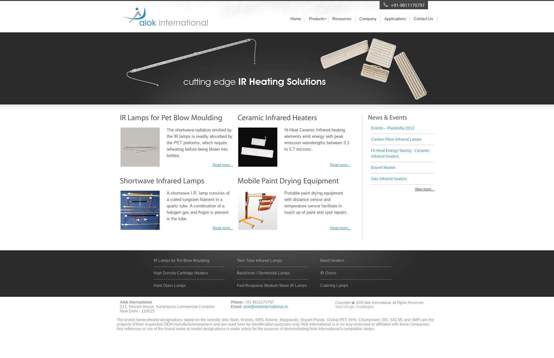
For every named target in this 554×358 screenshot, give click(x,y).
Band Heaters (332, 260)
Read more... (223, 165)
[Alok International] (164, 16)
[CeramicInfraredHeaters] (277, 117)
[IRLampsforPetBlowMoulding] (171, 117)
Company (367, 19)
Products (316, 19)
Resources (341, 19)
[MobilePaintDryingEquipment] (288, 180)
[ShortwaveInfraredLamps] (162, 180)
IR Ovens (328, 273)
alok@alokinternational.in (265, 306)
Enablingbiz (365, 307)
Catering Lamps (334, 285)
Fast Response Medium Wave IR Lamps (272, 285)
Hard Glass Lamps (170, 285)
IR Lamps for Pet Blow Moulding (181, 260)
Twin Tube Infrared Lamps (259, 260)
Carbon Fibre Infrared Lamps (396, 139)
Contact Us (423, 19)
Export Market (383, 167)
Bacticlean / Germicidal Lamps (263, 273)
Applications (395, 19)
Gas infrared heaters (389, 179)
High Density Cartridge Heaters (181, 273)
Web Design (344, 307)
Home (295, 19)
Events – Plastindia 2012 (393, 128)
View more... (424, 189)
